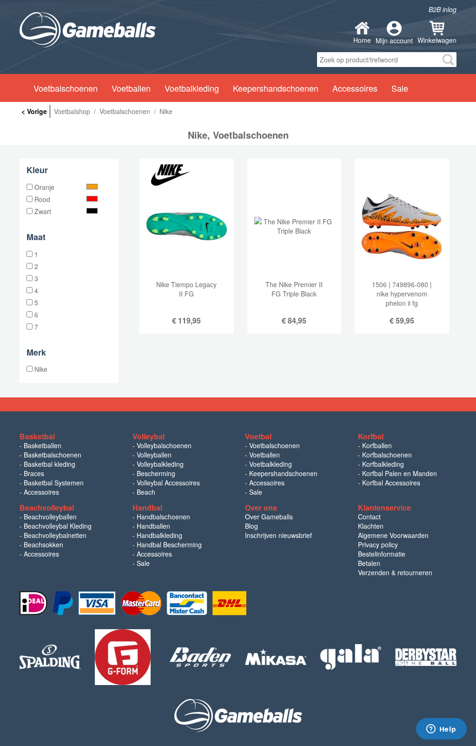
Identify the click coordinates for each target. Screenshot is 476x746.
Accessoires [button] (354, 88)
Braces (34, 473)
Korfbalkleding (383, 464)
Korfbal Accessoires (391, 482)
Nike (40, 369)
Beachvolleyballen (50, 516)
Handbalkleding (159, 535)
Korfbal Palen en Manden (399, 473)
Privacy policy (378, 544)
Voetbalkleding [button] (192, 88)
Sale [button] (399, 88)
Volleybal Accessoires (168, 482)
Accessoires (41, 492)
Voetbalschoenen (274, 445)
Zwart (42, 211)
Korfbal (370, 436)
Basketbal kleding (49, 464)
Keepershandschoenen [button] (275, 88)
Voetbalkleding (270, 464)
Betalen (369, 563)
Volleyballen (154, 454)
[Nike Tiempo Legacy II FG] (186, 253)
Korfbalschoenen (387, 454)
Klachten (370, 526)
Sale (255, 492)
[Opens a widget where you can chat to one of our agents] (441, 729)
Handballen (153, 526)
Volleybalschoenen (164, 445)
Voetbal (258, 436)
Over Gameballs (269, 516)
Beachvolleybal (47, 507)
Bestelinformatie (381, 553)
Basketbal (37, 436)
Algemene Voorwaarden (393, 535)
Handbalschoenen (163, 516)
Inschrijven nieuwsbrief (278, 535)
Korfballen (377, 445)
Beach (146, 492)
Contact (369, 516)
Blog (251, 526)
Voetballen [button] (131, 88)
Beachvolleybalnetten (55, 535)
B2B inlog (442, 9)
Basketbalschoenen (52, 454)
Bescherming (156, 473)
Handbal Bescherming (169, 544)
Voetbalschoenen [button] (65, 88)
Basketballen (42, 445)
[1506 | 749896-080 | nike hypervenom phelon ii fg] (402, 253)
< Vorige (34, 111)
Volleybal (148, 436)
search (448, 59)
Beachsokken (43, 544)
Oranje (43, 187)
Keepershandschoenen (283, 473)
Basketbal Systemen (54, 482)
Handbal (147, 507)
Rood (41, 199)
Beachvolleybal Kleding (58, 526)
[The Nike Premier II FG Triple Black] (294, 253)
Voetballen (264, 454)
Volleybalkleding (160, 464)
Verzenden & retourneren (395, 572)
